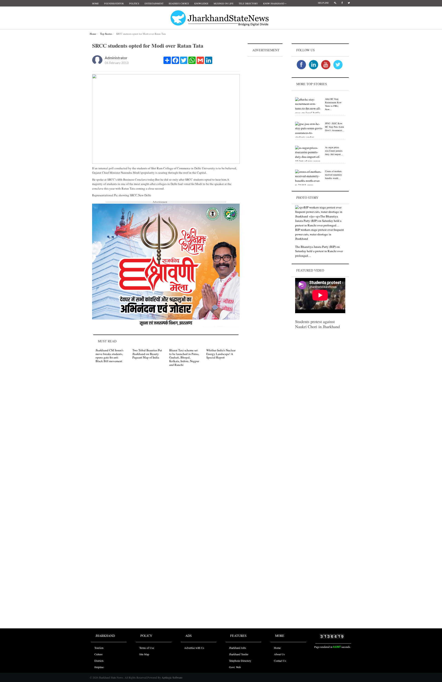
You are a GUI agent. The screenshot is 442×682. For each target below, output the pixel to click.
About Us (279, 654)
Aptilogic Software (171, 677)
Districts (99, 660)
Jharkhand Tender (238, 654)
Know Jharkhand (274, 3)
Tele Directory (248, 3)
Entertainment (154, 3)
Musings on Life (223, 3)
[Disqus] (166, 435)
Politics (134, 3)
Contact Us (280, 660)
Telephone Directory (240, 660)
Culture (98, 654)
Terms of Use (146, 648)
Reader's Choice (179, 3)
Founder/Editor (114, 3)
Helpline (323, 2)
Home (95, 3)
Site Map (144, 654)
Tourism (98, 648)
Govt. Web (235, 667)
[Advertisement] (265, 127)
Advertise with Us (194, 648)
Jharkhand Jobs (237, 648)
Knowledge (201, 3)
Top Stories (106, 33)
